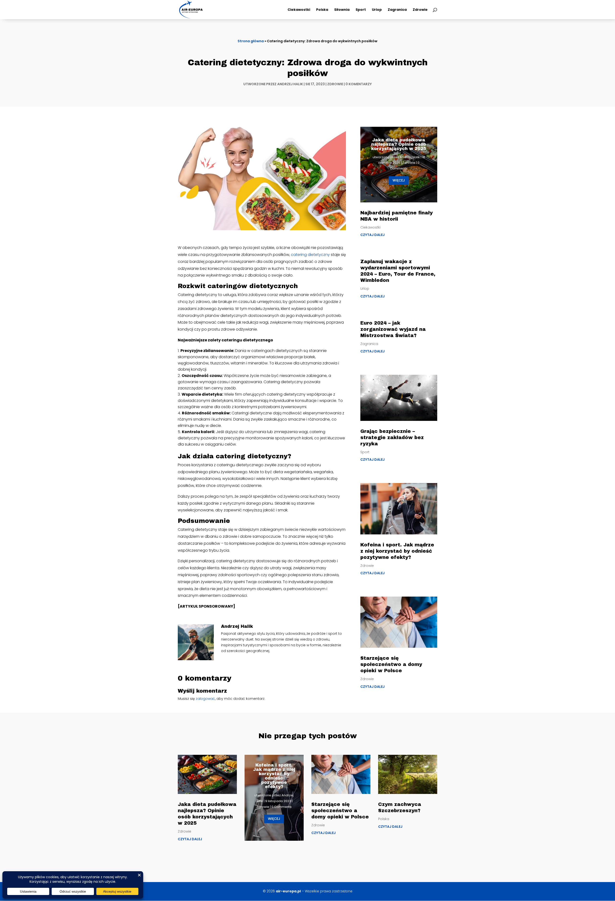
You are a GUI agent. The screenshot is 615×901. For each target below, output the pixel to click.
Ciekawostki (299, 10)
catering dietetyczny (310, 254)
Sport (361, 10)
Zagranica (397, 10)
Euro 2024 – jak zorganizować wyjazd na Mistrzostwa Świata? (393, 329)
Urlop (377, 10)
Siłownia (342, 10)
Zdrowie (420, 10)
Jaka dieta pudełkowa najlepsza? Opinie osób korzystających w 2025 (398, 144)
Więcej (399, 180)
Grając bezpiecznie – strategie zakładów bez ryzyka (392, 437)
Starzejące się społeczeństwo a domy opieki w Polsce (391, 664)
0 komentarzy (358, 84)
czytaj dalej (372, 234)
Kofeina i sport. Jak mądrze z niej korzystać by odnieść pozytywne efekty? (397, 551)
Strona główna (251, 41)
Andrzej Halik (290, 84)
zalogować (205, 698)
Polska (322, 10)
